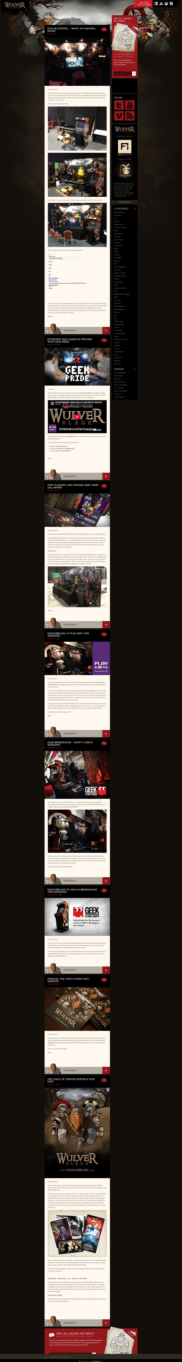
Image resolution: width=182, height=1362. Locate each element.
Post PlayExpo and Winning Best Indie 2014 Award (72, 486)
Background (118, 224)
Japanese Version (120, 273)
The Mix (117, 345)
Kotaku (116, 279)
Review (116, 327)
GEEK (116, 251)
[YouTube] (130, 105)
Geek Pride (86, 393)
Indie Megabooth (120, 267)
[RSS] (130, 116)
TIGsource (118, 394)
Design (116, 230)
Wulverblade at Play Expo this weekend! (68, 634)
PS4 (161, 3)
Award (116, 221)
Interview (117, 270)
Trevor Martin (119, 351)
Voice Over (118, 358)
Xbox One (166, 3)
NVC (115, 291)
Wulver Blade (15, 5)
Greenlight (118, 258)
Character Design (120, 227)
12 (104, 743)
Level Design (118, 282)
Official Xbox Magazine (122, 294)
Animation (117, 215)
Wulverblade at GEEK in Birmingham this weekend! (72, 890)
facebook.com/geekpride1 (66, 448)
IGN (115, 264)
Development (119, 233)
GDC (116, 248)
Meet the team (124, 202)
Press (116, 315)
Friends (119, 369)
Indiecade (117, 379)
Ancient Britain (119, 212)
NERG (116, 285)
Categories (121, 208)
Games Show (118, 245)
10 (104, 979)
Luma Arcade (118, 388)
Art (115, 218)
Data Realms (118, 376)
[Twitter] (119, 105)
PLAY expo (88, 1282)
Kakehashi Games (120, 276)
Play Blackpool (119, 309)
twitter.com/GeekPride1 (63, 451)
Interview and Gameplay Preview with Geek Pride (69, 340)
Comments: (70, 330)
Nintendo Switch (156, 3)
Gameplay (117, 242)
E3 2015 (117, 236)
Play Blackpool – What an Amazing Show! (71, 29)
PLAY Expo (52, 1278)
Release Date (118, 321)
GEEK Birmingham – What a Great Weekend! (70, 743)
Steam (171, 3)
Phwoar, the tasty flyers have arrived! (68, 980)
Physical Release (119, 306)
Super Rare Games (120, 339)
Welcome (117, 361)
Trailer (116, 348)
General (117, 255)
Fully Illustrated (64, 1357)
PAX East (117, 300)
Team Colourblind (120, 391)
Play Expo (51, 1043)
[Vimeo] (119, 116)
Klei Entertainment (120, 385)
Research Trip (119, 324)
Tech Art (117, 342)
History (116, 261)
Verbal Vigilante (119, 397)
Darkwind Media (120, 373)
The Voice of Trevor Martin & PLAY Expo (71, 1080)
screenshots (118, 330)
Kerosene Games (120, 382)
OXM (116, 297)
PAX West (117, 303)
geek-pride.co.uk (61, 446)
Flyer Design (118, 239)
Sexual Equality (119, 333)
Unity (116, 354)
